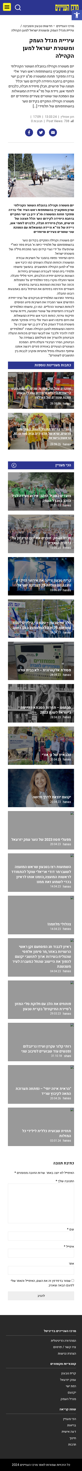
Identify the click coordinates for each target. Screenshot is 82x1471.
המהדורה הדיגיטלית (63, 1340)
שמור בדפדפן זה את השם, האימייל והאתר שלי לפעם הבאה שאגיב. (42, 1283)
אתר (71, 1263)
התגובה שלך (65, 1181)
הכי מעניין (69, 1419)
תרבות (72, 1444)
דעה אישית (69, 1431)
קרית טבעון (68, 1373)
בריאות (71, 1425)
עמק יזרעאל (68, 1379)
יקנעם (72, 1392)
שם (70, 1229)
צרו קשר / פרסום (64, 1347)
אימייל (69, 1246)
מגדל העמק (68, 1399)
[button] (77, 15)
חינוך (72, 1438)
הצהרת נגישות (67, 1353)
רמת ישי (71, 1386)
